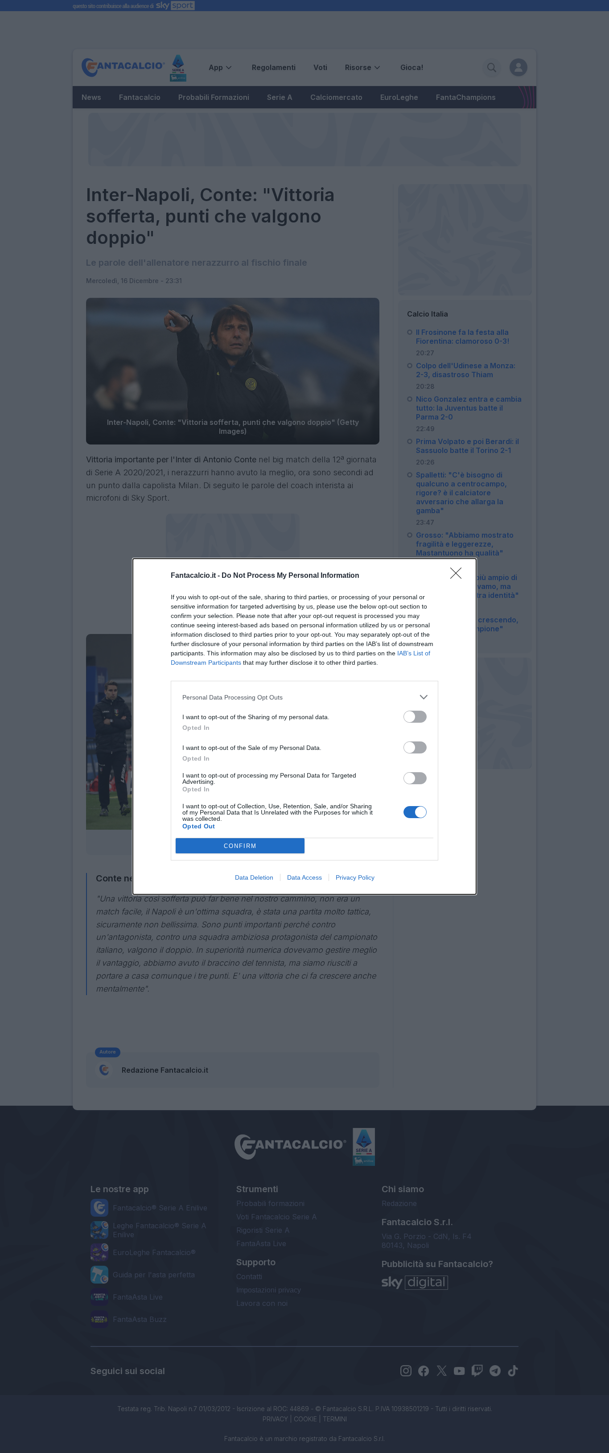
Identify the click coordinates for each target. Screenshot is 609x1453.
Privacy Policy (355, 877)
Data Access (304, 877)
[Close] (458, 576)
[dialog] (304, 726)
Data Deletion (254, 877)
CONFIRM (240, 846)
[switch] (415, 717)
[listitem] (304, 697)
